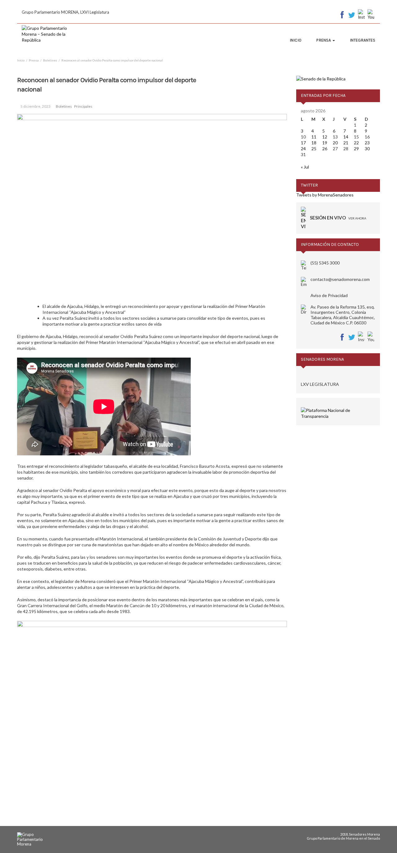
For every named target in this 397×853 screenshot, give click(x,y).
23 (367, 142)
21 (345, 142)
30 (367, 148)
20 (335, 142)
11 (313, 136)
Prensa (324, 40)
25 (313, 148)
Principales (83, 106)
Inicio (295, 40)
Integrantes (362, 40)
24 (303, 148)
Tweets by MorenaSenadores (325, 194)
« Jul (305, 166)
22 (356, 142)
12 (324, 136)
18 (313, 142)
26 (324, 148)
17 (303, 142)
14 (345, 136)
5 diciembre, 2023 (35, 106)
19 (324, 142)
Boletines (64, 106)
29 (356, 148)
